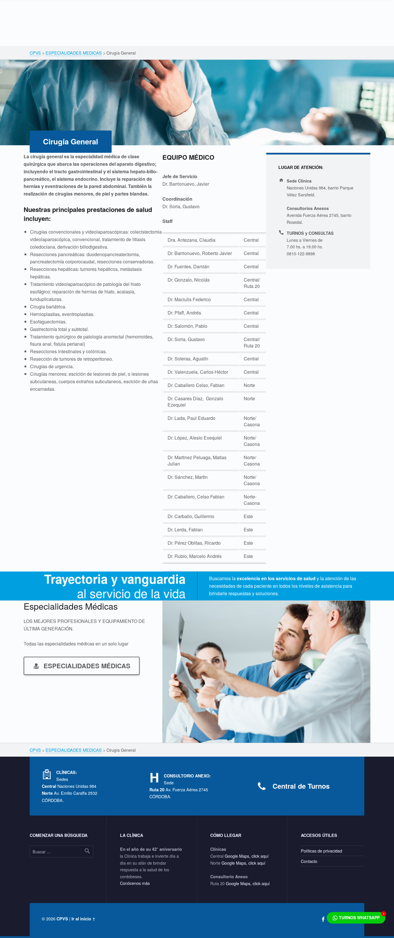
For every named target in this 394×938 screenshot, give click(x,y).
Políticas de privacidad (321, 851)
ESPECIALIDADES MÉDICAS (87, 665)
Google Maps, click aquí (247, 856)
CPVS (62, 919)
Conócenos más (135, 883)
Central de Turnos (301, 786)
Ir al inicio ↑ (83, 919)
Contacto (309, 861)
